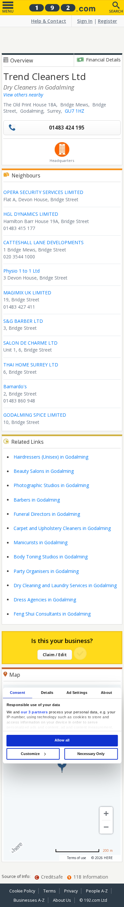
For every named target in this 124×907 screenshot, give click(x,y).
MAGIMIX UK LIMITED (27, 292)
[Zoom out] (106, 827)
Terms (49, 891)
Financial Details (103, 60)
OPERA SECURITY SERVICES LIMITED (43, 192)
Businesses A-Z (29, 900)
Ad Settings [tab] (76, 693)
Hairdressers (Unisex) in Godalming (51, 457)
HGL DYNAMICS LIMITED (30, 214)
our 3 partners (34, 712)
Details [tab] (47, 693)
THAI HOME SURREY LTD (30, 364)
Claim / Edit (55, 655)
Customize (30, 754)
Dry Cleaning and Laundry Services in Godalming (65, 585)
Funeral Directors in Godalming (47, 514)
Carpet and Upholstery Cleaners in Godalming (62, 528)
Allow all (62, 740)
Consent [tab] (17, 693)
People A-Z (97, 891)
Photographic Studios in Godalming (51, 485)
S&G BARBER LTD (23, 321)
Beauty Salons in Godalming (44, 471)
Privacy (71, 891)
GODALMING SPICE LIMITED (34, 415)
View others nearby (23, 95)
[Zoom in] (106, 813)
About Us (62, 900)
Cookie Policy (22, 891)
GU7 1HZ (74, 111)
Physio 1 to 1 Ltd (21, 271)
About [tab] (106, 693)
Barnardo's (15, 386)
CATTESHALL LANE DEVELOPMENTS (43, 242)
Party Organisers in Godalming (46, 571)
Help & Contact (48, 21)
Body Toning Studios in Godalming (51, 556)
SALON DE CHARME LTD (30, 343)
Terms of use (76, 857)
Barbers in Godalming (37, 500)
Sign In (85, 21)
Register (107, 21)
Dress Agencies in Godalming (45, 599)
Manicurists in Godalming (40, 542)
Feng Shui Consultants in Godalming (52, 614)
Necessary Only (90, 754)
